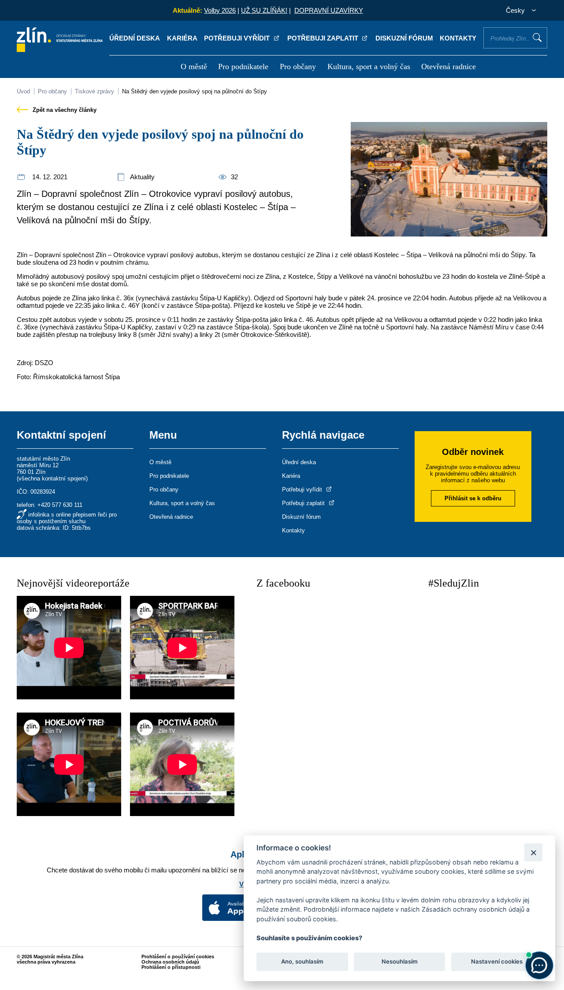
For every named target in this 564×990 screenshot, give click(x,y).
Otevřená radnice (448, 66)
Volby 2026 (220, 10)
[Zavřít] (533, 852)
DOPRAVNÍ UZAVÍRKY (328, 10)
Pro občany (298, 66)
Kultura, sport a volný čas (368, 66)
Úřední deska (134, 38)
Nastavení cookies (497, 961)
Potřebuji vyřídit (237, 38)
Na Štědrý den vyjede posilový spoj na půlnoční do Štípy (194, 91)
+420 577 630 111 (59, 505)
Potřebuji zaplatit (323, 38)
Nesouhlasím (399, 961)
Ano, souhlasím (302, 961)
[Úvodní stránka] (60, 49)
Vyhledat (537, 37)
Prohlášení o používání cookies (177, 956)
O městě (194, 66)
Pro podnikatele (243, 66)
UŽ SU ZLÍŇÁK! (264, 10)
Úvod (23, 91)
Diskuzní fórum (404, 38)
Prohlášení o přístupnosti (170, 967)
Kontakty (458, 38)
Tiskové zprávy (94, 91)
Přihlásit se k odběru (473, 498)
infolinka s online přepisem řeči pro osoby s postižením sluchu (67, 518)
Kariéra (182, 38)
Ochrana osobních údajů (170, 961)
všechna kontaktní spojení (52, 478)
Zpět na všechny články (63, 110)
